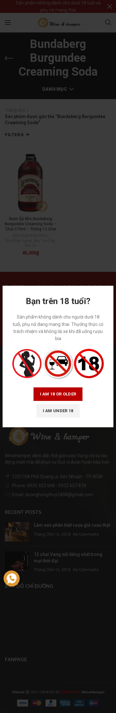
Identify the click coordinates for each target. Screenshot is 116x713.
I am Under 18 (58, 410)
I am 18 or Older (58, 394)
